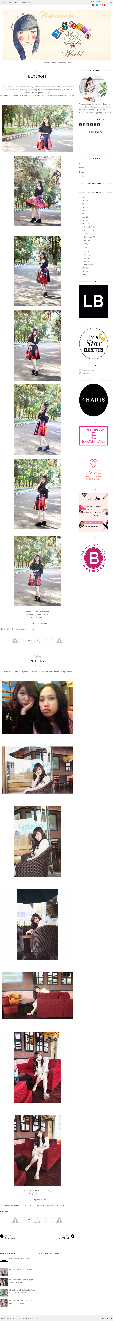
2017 (83, 214)
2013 (83, 268)
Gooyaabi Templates (34, 1318)
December (88, 227)
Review (82, 168)
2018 (83, 210)
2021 (83, 201)
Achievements (28, 2)
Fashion (37, 72)
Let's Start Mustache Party (19, 1259)
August (86, 240)
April (85, 261)
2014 (83, 224)
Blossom (37, 76)
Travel (81, 176)
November (88, 230)
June (85, 255)
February (87, 265)
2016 (83, 217)
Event (81, 172)
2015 (83, 220)
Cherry (37, 661)
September (88, 237)
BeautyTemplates (12, 1318)
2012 (83, 271)
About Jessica (15, 2)
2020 (84, 204)
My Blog (3, 2)
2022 (83, 197)
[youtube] (105, 6)
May (85, 258)
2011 (83, 274)
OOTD (81, 163)
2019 (83, 207)
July (85, 244)
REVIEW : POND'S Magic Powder (22, 1269)
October (87, 234)
